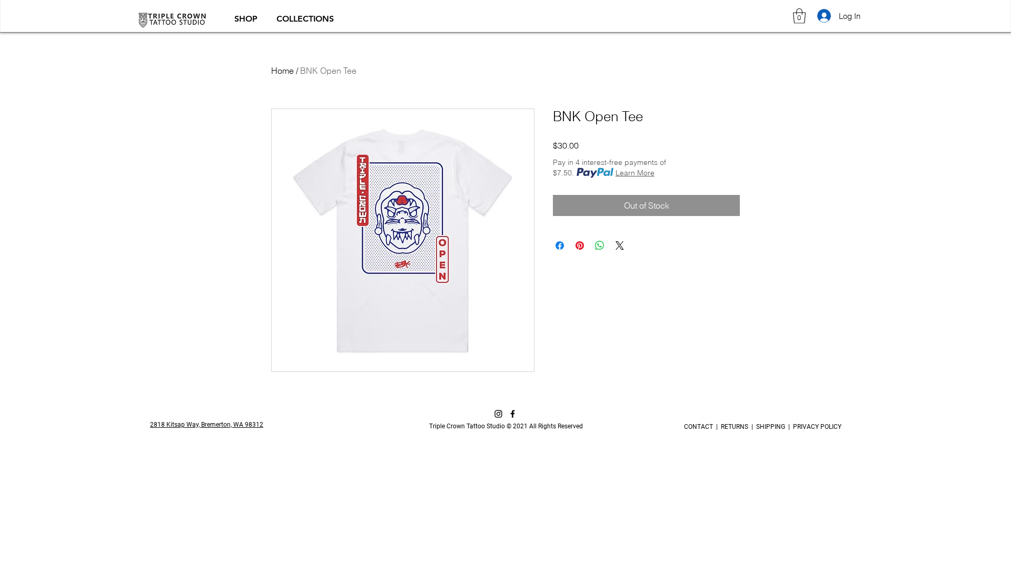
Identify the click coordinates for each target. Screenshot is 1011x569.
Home (282, 70)
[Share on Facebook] (559, 245)
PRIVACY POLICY (815, 426)
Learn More (635, 173)
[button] (247, 18)
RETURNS (734, 426)
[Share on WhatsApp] (599, 245)
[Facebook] (513, 414)
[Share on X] (619, 245)
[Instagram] (498, 414)
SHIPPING (770, 426)
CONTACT (700, 426)
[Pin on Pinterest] (579, 245)
